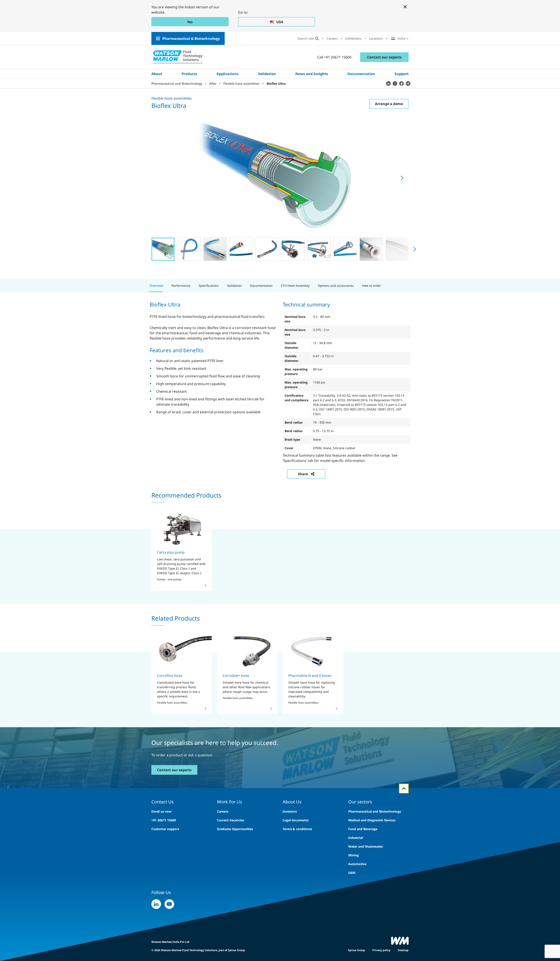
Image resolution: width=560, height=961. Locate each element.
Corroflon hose (169, 675)
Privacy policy (381, 950)
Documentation (361, 73)
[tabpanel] (280, 386)
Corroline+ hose (236, 675)
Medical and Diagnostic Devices (372, 820)
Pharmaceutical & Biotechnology (191, 38)
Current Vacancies (230, 820)
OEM (351, 873)
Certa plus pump (171, 552)
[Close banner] (405, 6)
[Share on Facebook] (401, 83)
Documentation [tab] (261, 285)
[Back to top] (404, 788)
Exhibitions (353, 38)
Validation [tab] (234, 285)
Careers (332, 38)
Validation (267, 73)
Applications (227, 73)
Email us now (161, 811)
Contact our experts (384, 57)
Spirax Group (356, 950)
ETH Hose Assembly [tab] (295, 285)
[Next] (402, 178)
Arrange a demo (389, 103)
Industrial (355, 838)
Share (303, 474)
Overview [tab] (156, 285)
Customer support (165, 829)
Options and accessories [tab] (336, 285)
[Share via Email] (408, 83)
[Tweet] (395, 83)
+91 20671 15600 (163, 820)
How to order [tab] (371, 285)
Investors (290, 811)
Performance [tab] (181, 285)
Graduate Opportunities (235, 829)
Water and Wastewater (365, 846)
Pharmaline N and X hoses (310, 675)
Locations (376, 38)
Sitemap (403, 950)
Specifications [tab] (209, 285)
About (156, 73)
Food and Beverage (362, 829)
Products (189, 73)
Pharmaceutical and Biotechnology (374, 811)
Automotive (357, 864)
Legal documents (296, 820)
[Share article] (388, 83)
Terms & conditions (297, 829)
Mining (353, 855)
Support (402, 73)
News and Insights (311, 73)
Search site (306, 38)
